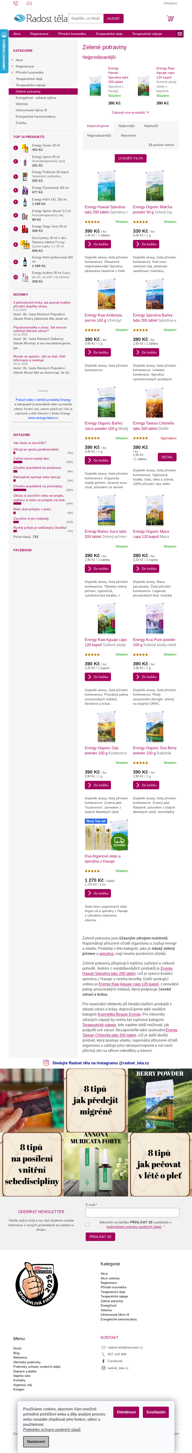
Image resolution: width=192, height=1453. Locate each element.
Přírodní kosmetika (30, 72)
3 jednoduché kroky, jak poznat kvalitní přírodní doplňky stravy (41, 304)
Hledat (113, 18)
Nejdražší (151, 126)
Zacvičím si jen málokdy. (31, 518)
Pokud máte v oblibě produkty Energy (43, 400)
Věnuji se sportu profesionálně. (36, 449)
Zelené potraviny (28, 91)
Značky (21, 123)
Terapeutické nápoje (31, 85)
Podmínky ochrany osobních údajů (52, 1430)
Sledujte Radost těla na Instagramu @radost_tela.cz (100, 1063)
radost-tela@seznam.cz (125, 1347)
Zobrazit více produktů (128, 112)
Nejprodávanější (99, 135)
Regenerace (25, 66)
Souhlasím (155, 1412)
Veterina (22, 104)
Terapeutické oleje (29, 79)
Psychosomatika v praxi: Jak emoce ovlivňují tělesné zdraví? (39, 329)
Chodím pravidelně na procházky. (38, 486)
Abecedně (128, 135)
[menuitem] (17, 33)
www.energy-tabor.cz (43, 418)
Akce (19, 60)
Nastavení (36, 1442)
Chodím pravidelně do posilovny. (37, 467)
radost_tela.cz (118, 1368)
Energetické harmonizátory (35, 116)
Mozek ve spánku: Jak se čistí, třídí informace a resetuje (39, 358)
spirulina (106, 954)
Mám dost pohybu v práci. (32, 509)
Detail (167, 457)
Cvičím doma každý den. (31, 458)
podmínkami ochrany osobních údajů (134, 1227)
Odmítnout (126, 1412)
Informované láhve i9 (31, 110)
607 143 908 (117, 1354)
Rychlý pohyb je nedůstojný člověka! (40, 527)
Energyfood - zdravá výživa (36, 98)
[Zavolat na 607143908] (20, 3)
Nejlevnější (126, 126)
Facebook (115, 1361)
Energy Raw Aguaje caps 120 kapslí (129, 984)
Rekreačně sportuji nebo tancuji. (37, 477)
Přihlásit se (100, 1237)
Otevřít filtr (130, 158)
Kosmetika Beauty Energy (119, 1014)
